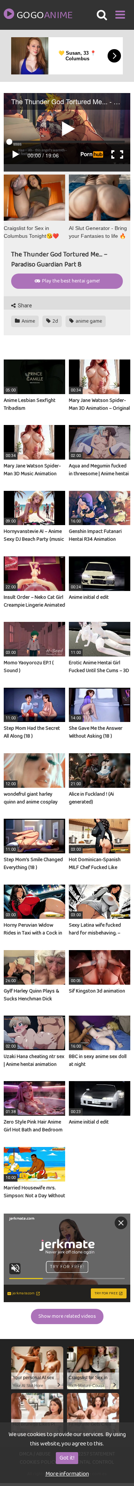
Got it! (67, 1458)
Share (24, 306)
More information (67, 1474)
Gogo (44, 15)
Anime (27, 321)
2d (54, 321)
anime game (88, 321)
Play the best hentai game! (70, 281)
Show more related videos (67, 1316)
